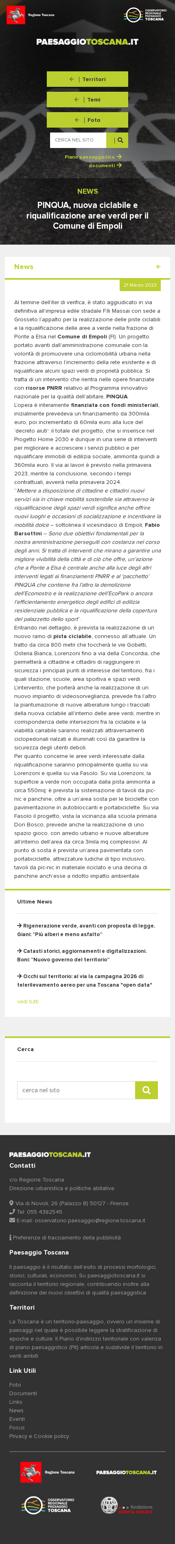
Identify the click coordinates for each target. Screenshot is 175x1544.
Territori (22, 1307)
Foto (15, 1385)
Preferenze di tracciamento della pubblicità (66, 1238)
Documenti (23, 1393)
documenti (102, 165)
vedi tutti (28, 1002)
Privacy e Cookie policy (39, 1436)
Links (15, 1402)
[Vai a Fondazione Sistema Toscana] (126, 1505)
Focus (17, 1428)
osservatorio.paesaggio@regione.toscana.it (90, 1221)
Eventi (17, 1419)
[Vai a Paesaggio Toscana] (48, 1505)
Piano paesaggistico (90, 157)
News (16, 1411)
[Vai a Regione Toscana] (48, 1472)
